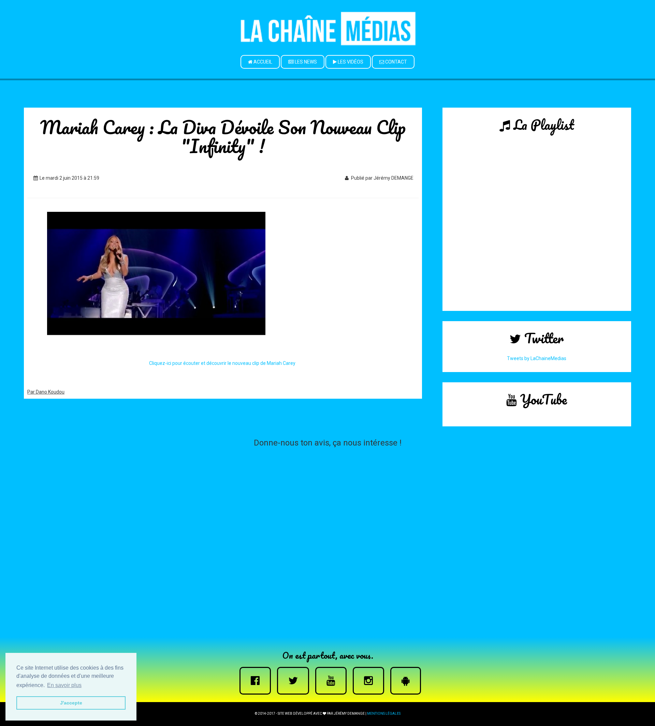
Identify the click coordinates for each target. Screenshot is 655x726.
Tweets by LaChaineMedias (536, 358)
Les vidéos (350, 62)
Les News (305, 62)
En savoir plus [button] (64, 685)
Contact (395, 62)
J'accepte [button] (71, 703)
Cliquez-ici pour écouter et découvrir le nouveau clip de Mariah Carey (222, 363)
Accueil (262, 62)
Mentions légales (384, 713)
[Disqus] (327, 536)
